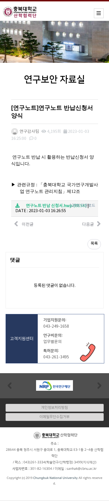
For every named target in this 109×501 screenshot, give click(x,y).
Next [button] (99, 385)
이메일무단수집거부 (54, 417)
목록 (94, 243)
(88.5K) (56, 205)
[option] (54, 385)
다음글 (88, 224)
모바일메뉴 (99, 13)
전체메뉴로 (14, 4)
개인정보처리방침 (54, 407)
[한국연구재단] (54, 385)
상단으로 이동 (99, 494)
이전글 (27, 224)
